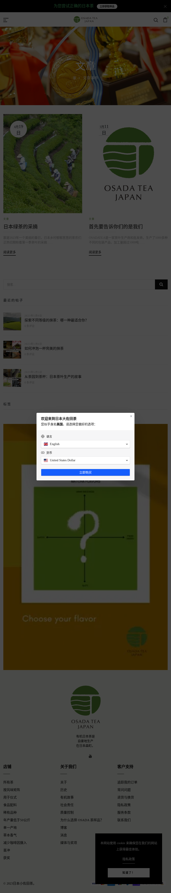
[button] (85, 444)
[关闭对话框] (131, 416)
